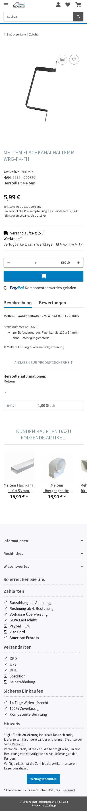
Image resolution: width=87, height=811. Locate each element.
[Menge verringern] (9, 262)
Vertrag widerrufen (43, 779)
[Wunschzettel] (68, 4)
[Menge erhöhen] (78, 262)
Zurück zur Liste (16, 34)
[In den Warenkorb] (7, 48)
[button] (58, 4)
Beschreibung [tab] (18, 302)
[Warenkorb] (78, 4)
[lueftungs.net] (19, 5)
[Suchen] (78, 16)
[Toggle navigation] (6, 3)
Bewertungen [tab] (52, 302)
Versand (36, 207)
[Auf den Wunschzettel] (74, 60)
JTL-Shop (50, 805)
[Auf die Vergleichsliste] (62, 60)
